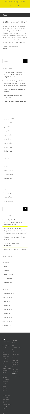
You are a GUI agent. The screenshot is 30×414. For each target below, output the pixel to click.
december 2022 (8, 143)
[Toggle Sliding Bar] (23, 11)
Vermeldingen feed (9, 193)
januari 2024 (7, 131)
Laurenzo (7, 46)
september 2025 (9, 119)
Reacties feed (8, 197)
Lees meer (5, 48)
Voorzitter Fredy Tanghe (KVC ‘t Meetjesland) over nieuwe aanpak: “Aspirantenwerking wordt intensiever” (15, 83)
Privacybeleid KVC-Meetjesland (12, 1)
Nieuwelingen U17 (9, 174)
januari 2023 (7, 139)
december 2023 (8, 135)
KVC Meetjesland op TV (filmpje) (14, 22)
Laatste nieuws (8, 170)
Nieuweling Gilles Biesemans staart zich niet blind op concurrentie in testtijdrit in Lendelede (14, 74)
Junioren (6, 166)
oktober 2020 (8, 151)
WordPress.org (8, 201)
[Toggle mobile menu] (27, 11)
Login (5, 189)
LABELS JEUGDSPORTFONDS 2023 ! (15, 102)
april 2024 (7, 127)
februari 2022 (8, 147)
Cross (5, 162)
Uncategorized (8, 178)
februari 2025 (8, 123)
